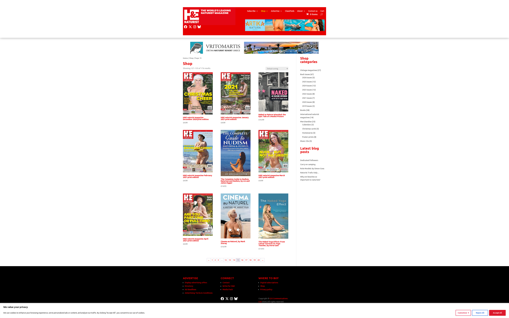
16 (242, 260)
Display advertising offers (196, 283)
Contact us (312, 11)
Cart (322, 11)
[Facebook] (185, 27)
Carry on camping (307, 164)
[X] (190, 27)
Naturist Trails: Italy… (309, 173)
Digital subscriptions (269, 283)
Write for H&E (229, 286)
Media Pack (228, 289)
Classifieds (289, 11)
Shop (263, 11)
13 (230, 260)
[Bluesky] (199, 27)
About (300, 11)
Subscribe (251, 11)
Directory (189, 286)
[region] (254, 310)
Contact (226, 283)
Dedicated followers (309, 160)
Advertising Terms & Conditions (198, 293)
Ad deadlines (190, 289)
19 (254, 260)
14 (234, 260)
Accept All (497, 313)
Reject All (480, 313)
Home (185, 58)
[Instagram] (194, 27)
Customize (462, 313)
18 (250, 260)
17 (246, 260)
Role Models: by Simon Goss (312, 168)
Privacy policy (266, 289)
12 (226, 260)
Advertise (275, 11)
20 (259, 260)
